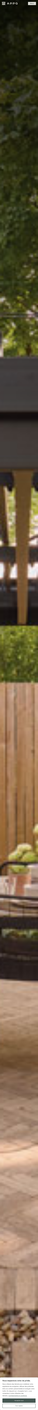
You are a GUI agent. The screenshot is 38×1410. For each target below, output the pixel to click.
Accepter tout (19, 1400)
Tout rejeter (19, 1406)
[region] (19, 1393)
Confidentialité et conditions (17, 1396)
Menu (32, 3)
